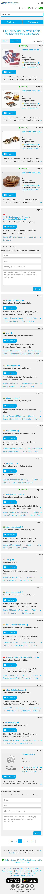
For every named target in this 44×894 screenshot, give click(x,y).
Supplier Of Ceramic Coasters (14, 237)
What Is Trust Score (22, 871)
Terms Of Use (37, 871)
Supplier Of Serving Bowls (12, 545)
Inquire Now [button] (10, 72)
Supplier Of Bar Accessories (13, 351)
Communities (18, 868)
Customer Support (18, 876)
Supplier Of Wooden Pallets (13, 318)
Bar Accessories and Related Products (25, 354)
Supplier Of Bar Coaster (30, 67)
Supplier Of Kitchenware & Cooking (16, 480)
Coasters (32, 237)
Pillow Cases (34, 708)
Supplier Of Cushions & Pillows (14, 708)
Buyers (5, 41)
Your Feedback (7, 871)
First (11, 841)
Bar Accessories (28, 613)
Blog (27, 868)
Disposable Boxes (29, 321)
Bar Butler (24, 386)
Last (32, 841)
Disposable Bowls (11, 321)
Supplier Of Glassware (11, 740)
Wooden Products (9, 580)
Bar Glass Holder (26, 580)
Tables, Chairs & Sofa (22, 646)
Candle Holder (21, 548)
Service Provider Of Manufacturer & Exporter (19, 416)
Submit (37, 289)
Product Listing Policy (28, 873)
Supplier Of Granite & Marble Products (17, 419)
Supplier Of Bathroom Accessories (16, 610)
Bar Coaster (7, 240)
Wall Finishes (12, 711)
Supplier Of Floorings (29, 771)
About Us (7, 868)
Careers (30, 876)
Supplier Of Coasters (11, 383)
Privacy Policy (13, 873)
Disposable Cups (26, 743)
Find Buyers (11, 22)
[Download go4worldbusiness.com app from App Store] (13, 880)
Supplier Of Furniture (10, 643)
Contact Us (35, 868)
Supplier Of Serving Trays (12, 577)
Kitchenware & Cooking (29, 711)
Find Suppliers (33, 22)
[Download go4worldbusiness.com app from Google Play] (30, 880)
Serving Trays (32, 318)
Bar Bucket (27, 452)
